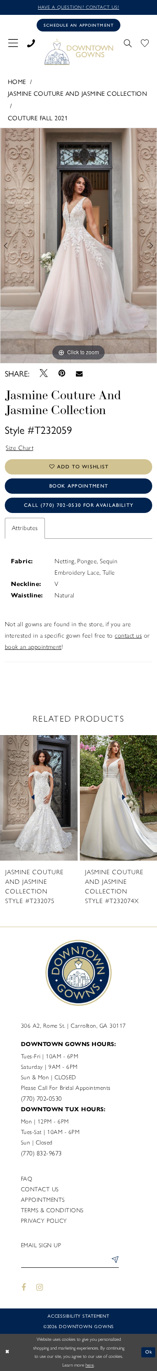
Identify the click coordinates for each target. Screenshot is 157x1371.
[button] (13, 41)
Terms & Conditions (52, 1210)
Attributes (25, 528)
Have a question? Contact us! (78, 7)
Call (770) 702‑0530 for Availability (78, 505)
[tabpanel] (78, 245)
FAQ (26, 1178)
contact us (128, 635)
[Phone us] (31, 42)
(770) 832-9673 (41, 1153)
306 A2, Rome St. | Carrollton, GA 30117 (73, 1025)
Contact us (40, 1189)
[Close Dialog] (7, 1352)
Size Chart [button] (20, 448)
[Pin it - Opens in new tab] (61, 373)
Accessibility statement (78, 1315)
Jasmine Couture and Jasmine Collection (77, 93)
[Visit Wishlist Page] (144, 42)
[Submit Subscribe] (113, 1261)
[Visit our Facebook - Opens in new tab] (23, 1287)
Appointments (43, 1199)
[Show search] (127, 42)
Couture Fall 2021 (38, 117)
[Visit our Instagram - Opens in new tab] (40, 1287)
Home (17, 81)
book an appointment (33, 647)
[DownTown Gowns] (78, 51)
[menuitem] (13, 41)
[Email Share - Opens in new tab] (79, 373)
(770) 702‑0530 (41, 1098)
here (89, 1365)
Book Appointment (79, 486)
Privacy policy (44, 1220)
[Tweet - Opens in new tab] (44, 373)
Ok (149, 1352)
